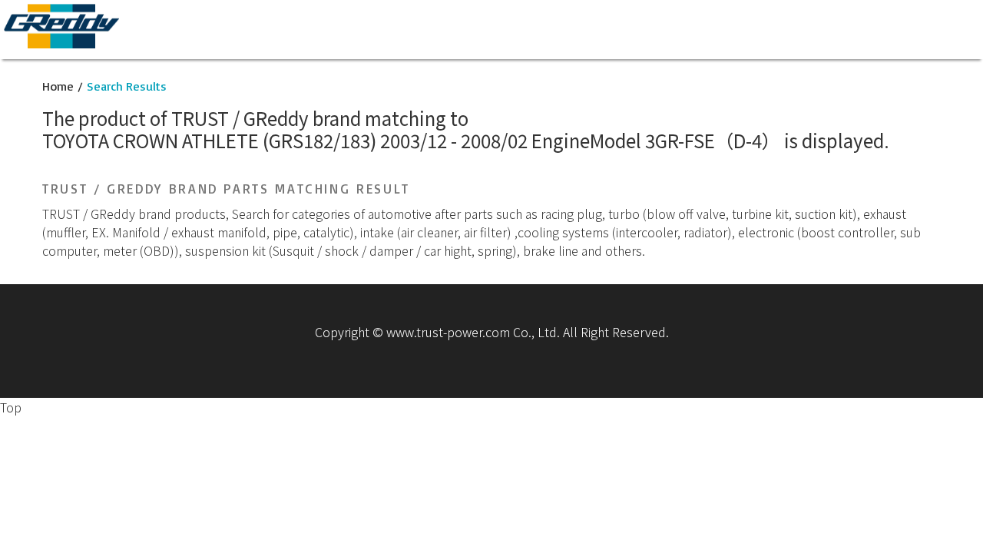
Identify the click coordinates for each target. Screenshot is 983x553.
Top (11, 407)
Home (58, 86)
